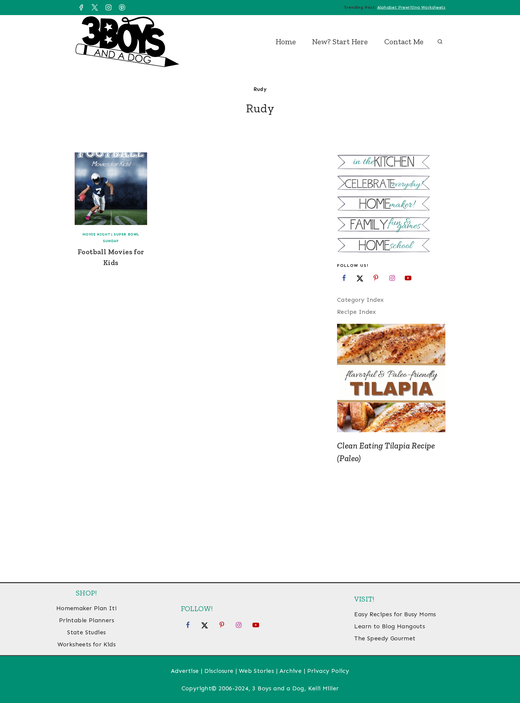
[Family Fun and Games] (391, 225)
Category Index (360, 299)
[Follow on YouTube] (408, 278)
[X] (94, 7)
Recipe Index (356, 311)
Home (286, 41)
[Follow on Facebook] (344, 278)
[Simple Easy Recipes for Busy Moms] (391, 162)
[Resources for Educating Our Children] (391, 246)
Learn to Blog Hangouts (389, 626)
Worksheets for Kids (86, 644)
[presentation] (111, 188)
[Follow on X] (360, 278)
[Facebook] (81, 7)
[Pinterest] (122, 7)
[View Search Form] (440, 41)
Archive (291, 670)
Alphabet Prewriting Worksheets (411, 7)
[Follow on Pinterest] (376, 278)
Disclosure (219, 670)
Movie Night (96, 234)
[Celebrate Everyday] (391, 183)
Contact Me (403, 41)
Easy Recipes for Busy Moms (395, 614)
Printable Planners (86, 620)
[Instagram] (108, 7)
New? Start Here (340, 41)
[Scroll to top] (505, 679)
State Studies (86, 632)
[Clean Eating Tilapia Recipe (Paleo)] (391, 378)
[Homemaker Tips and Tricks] (391, 204)
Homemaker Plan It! (86, 608)
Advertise (185, 670)
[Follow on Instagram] (392, 278)
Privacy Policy (328, 670)
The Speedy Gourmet (384, 638)
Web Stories (256, 670)
